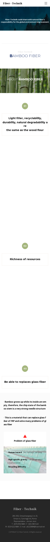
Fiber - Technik (12, 3)
